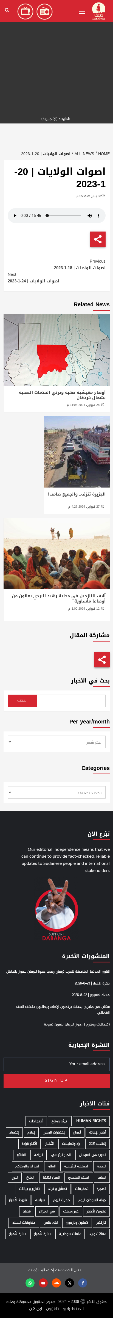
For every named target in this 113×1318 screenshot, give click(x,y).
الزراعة (38, 1155)
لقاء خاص (51, 1223)
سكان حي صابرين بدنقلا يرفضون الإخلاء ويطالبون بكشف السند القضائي (63, 1010)
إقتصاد (14, 1132)
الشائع (21, 1155)
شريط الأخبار (18, 1200)
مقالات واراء (97, 1234)
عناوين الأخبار (96, 1211)
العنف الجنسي (78, 1177)
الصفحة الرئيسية (76, 1166)
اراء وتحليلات (71, 1144)
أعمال (77, 1132)
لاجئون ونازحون (77, 1223)
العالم (52, 1166)
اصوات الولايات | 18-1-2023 (80, 264)
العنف (102, 1177)
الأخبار (49, 1144)
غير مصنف (70, 1211)
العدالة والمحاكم (27, 1166)
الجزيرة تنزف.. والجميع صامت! (77, 494)
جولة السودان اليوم (92, 1200)
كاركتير (101, 1223)
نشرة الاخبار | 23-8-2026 (92, 984)
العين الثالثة (51, 1177)
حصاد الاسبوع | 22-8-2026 (91, 995)
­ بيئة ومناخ (60, 1121)
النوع (15, 1177)
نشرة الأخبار (42, 1234)
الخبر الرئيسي (61, 1155)
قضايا (27, 1211)
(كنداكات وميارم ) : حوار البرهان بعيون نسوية (77, 1025)
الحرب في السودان (92, 1155)
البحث (22, 700)
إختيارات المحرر (54, 1132)
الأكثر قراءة (29, 1144)
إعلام (31, 1132)
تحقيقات (82, 1189)
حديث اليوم (61, 1200)
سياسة (40, 1200)
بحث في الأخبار (90, 681)
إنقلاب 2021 (97, 1144)
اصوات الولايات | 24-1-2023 (33, 277)
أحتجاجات (36, 1121)
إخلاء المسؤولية (41, 1270)
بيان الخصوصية (68, 1270)
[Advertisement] (56, 56)
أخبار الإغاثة (97, 1132)
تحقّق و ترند (57, 1189)
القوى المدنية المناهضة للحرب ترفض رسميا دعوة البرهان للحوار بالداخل (58, 972)
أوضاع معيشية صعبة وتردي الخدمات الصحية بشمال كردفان (62, 395)
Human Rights (91, 1121)
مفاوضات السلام (23, 1223)
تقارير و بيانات (29, 1189)
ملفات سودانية (70, 1234)
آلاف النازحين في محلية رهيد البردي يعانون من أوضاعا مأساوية (59, 598)
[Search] (7, 10)
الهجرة (101, 1189)
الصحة (101, 1166)
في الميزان (47, 1211)
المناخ (30, 1177)
